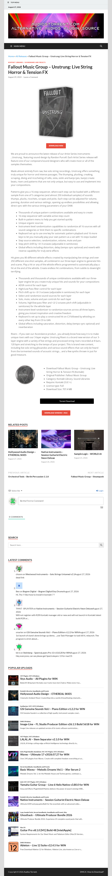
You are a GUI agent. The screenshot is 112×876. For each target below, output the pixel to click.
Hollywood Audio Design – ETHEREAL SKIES (22, 453)
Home (11, 56)
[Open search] (101, 46)
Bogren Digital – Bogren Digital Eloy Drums (43, 591)
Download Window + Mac (56, 413)
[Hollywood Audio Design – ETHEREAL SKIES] (23, 440)
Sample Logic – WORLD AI (88, 453)
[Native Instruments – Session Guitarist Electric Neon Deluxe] (56, 440)
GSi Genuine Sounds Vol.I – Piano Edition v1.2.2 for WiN (52, 632)
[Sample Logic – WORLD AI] (89, 440)
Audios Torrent (30, 872)
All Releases (21, 56)
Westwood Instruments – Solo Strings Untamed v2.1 (50, 574)
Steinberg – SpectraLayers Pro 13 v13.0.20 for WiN (47, 652)
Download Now (56, 146)
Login (100, 490)
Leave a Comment (31, 77)
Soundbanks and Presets (35, 62)
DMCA (83, 872)
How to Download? (95, 872)
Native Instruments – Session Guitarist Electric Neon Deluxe (54, 455)
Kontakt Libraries (15, 62)
